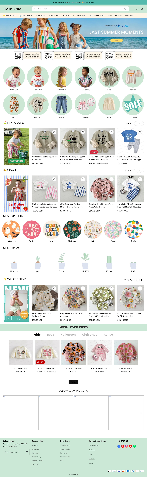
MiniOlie (75, 474)
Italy (90, 454)
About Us (35, 445)
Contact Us (35, 449)
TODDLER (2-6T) (68, 16)
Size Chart (35, 464)
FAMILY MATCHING (115, 16)
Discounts (35, 453)
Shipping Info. (65, 445)
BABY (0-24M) (54, 16)
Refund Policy (65, 457)
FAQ (61, 461)
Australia (92, 450)
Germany (92, 459)
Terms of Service (37, 461)
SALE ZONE (129, 16)
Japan (91, 463)
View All (128, 123)
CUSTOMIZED (41, 16)
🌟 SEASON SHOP (9, 16)
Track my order (65, 449)
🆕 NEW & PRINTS (26, 16)
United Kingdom (94, 445)
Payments (63, 453)
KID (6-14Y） (81, 16)
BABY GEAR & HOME (97, 16)
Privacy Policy (36, 457)
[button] (141, 413)
